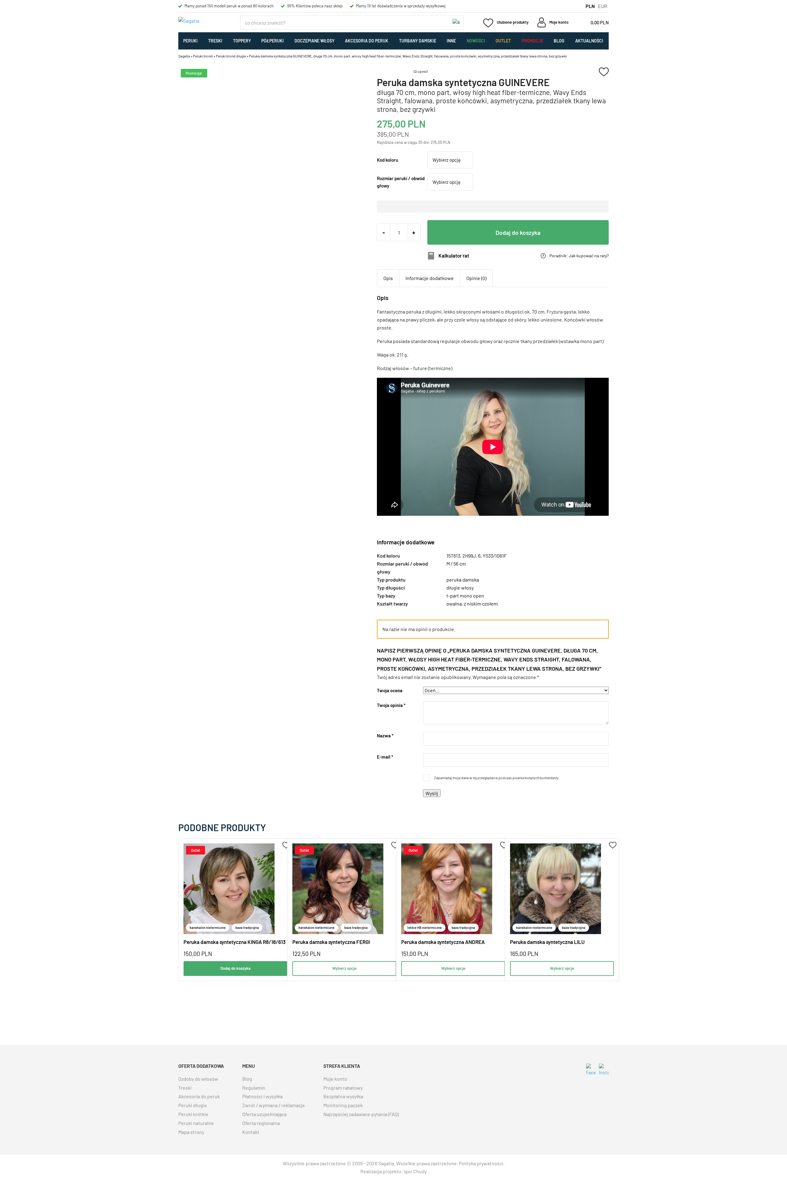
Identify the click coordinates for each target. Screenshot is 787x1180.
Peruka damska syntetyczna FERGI (331, 942)
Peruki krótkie (193, 1114)
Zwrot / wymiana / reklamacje (273, 1105)
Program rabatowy (343, 1088)
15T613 (453, 555)
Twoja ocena (389, 690)
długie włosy (460, 587)
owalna (454, 603)
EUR (602, 6)
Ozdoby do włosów (198, 1079)
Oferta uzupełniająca (264, 1114)
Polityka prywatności (481, 1163)
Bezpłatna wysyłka (343, 1096)
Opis (388, 278)
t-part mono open (465, 595)
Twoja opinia (391, 705)
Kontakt (250, 1132)
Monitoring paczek (343, 1105)
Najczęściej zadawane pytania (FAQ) (361, 1114)
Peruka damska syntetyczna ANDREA (443, 942)
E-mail (385, 757)
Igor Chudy (415, 1171)
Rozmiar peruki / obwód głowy (401, 182)
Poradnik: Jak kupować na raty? (579, 255)
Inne (451, 40)
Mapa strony (191, 1132)
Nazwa (385, 735)
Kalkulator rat (453, 255)
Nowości (476, 40)
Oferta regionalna (261, 1123)
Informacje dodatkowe (429, 278)
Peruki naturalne (196, 1123)
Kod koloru (387, 160)
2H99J (469, 555)
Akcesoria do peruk (366, 40)
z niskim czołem (481, 603)
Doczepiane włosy (314, 40)
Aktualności (589, 40)
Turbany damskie (417, 40)
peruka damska (462, 579)
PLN (590, 6)
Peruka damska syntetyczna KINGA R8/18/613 (235, 942)
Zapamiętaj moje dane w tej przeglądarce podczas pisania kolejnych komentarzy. (496, 777)
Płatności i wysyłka (262, 1096)
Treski (215, 40)
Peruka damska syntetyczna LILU (547, 942)
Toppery (242, 40)
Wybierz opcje (344, 968)
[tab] (388, 278)
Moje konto (335, 1079)
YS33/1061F (495, 555)
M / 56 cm (456, 563)
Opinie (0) (476, 278)
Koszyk (592, 22)
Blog (559, 40)
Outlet (503, 40)
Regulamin (253, 1088)
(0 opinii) (420, 71)
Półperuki (272, 40)
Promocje (532, 40)
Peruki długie (192, 1105)
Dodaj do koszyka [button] (235, 968)
